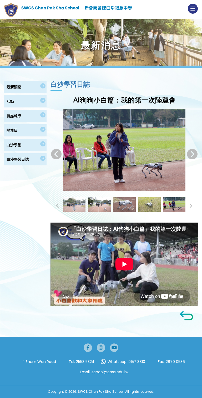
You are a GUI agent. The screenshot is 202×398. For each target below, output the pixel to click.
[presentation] (56, 154)
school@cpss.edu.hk (110, 372)
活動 (10, 101)
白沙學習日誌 (18, 159)
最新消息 (14, 87)
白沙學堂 (14, 145)
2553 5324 (85, 361)
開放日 (12, 130)
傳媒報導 (14, 116)
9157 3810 (136, 361)
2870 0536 (175, 361)
